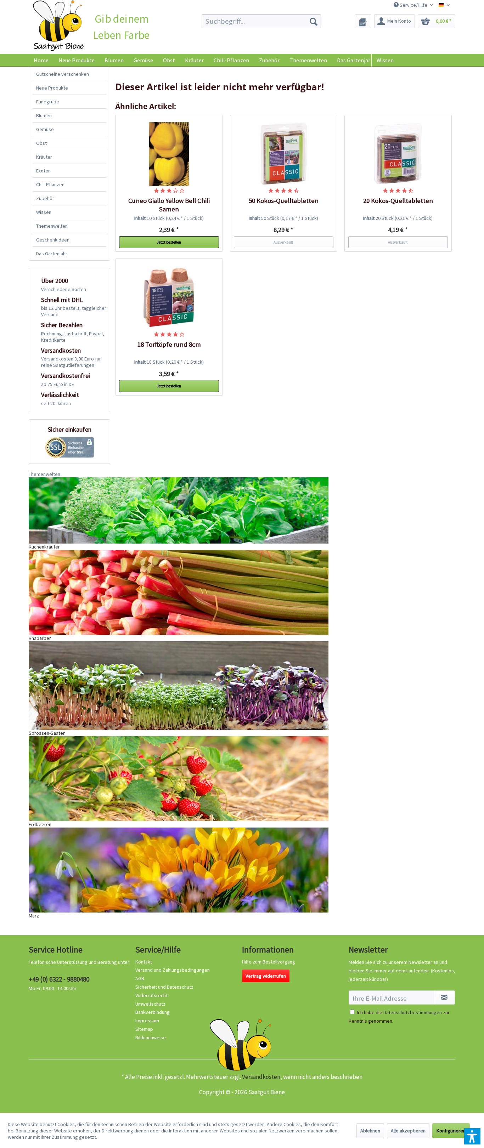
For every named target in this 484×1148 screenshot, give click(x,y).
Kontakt (143, 962)
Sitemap (144, 1029)
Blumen (44, 115)
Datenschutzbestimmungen (412, 1012)
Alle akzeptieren (408, 1130)
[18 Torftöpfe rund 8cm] (169, 298)
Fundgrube (47, 101)
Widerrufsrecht (151, 995)
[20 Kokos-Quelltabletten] (398, 154)
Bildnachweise (150, 1037)
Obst (41, 143)
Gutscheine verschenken (62, 74)
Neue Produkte (52, 88)
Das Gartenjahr (51, 253)
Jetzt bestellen (169, 242)
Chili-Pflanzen (50, 184)
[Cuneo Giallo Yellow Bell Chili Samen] (169, 154)
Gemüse (45, 129)
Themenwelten (52, 226)
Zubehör (45, 198)
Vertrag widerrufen (266, 976)
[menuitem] (261, 21)
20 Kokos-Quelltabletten (398, 201)
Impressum (147, 1020)
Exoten (43, 170)
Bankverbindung (152, 1012)
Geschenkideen (52, 240)
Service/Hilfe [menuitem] (413, 5)
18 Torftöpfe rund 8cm (169, 344)
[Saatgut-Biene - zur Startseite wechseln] (58, 26)
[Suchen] (313, 21)
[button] (472, 1136)
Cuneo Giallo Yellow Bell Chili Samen (169, 205)
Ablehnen (370, 1130)
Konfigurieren (451, 1130)
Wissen (385, 60)
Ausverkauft (283, 242)
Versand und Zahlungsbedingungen (172, 970)
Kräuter (44, 157)
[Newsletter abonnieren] (444, 997)
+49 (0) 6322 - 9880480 (59, 979)
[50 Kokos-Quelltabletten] (284, 154)
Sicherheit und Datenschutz (164, 987)
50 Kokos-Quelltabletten (284, 201)
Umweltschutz (150, 1004)
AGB (139, 978)
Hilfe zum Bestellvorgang (268, 962)
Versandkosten (261, 1077)
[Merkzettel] (363, 21)
